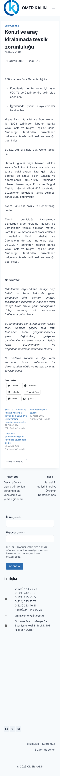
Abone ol (14, 566)
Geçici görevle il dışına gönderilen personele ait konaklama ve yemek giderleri (14, 488)
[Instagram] (18, 729)
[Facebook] (6, 729)
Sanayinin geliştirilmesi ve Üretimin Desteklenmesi (46, 486)
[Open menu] (53, 7)
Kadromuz (48, 743)
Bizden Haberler (45, 749)
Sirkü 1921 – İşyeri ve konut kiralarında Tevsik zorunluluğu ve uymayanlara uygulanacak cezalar (16, 415)
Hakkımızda (31, 743)
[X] (12, 729)
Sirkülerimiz (12, 26)
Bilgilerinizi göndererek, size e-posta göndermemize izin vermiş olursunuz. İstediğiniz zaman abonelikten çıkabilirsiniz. (27, 552)
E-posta (15, 532)
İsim (13, 517)
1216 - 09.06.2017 (15, 461)
